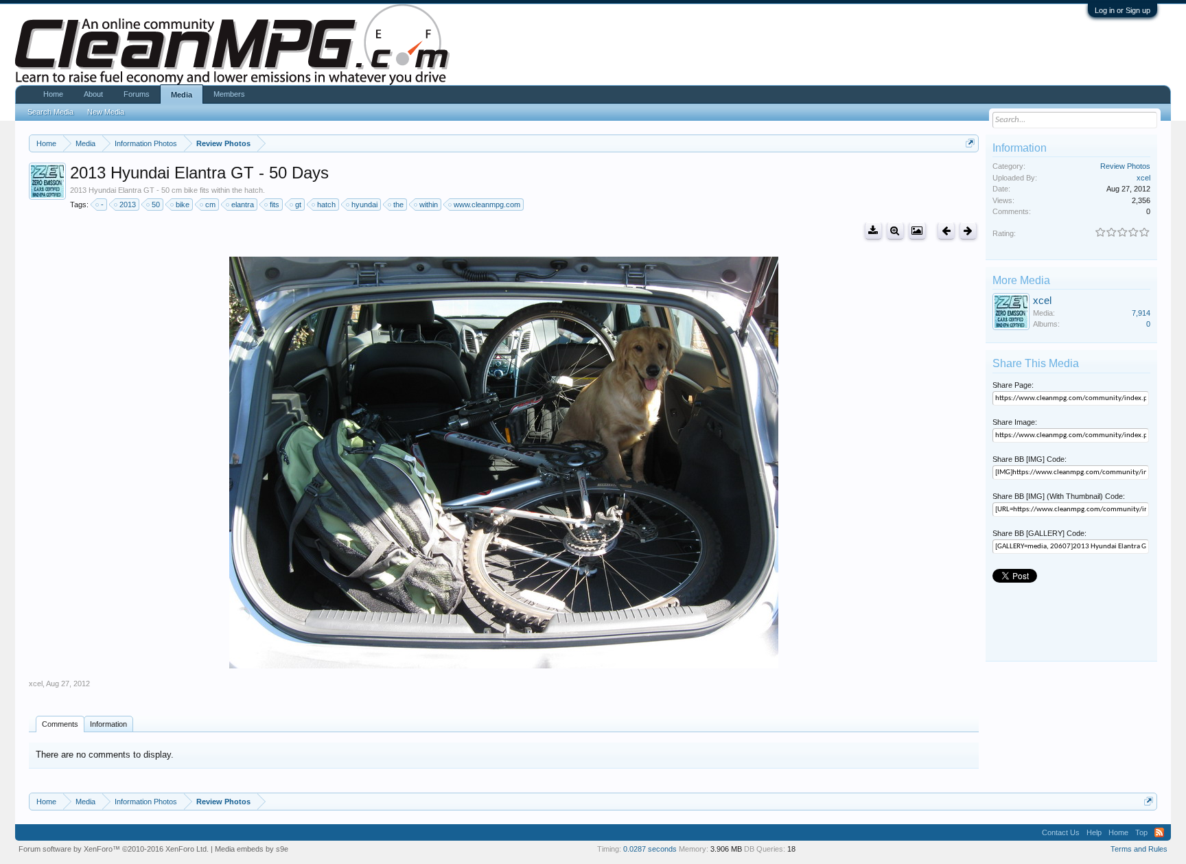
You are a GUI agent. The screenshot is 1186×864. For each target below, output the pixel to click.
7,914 (1141, 313)
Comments (60, 724)
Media (181, 95)
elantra (242, 204)
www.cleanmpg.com (487, 204)
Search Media (50, 112)
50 (156, 204)
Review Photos (1125, 166)
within (428, 204)
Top (1141, 832)
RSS (1159, 832)
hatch (326, 204)
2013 (127, 204)
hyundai (364, 204)
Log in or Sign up (1122, 10)
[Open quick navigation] (970, 143)
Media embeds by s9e (251, 849)
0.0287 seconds (650, 849)
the (398, 204)
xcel (36, 683)
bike (182, 204)
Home (53, 94)
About (93, 94)
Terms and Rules (1139, 849)
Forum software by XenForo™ (114, 849)
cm (210, 204)
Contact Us (1061, 832)
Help (1094, 832)
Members (229, 94)
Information (108, 724)
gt (298, 204)
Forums (137, 94)
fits (274, 204)
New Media (105, 112)
